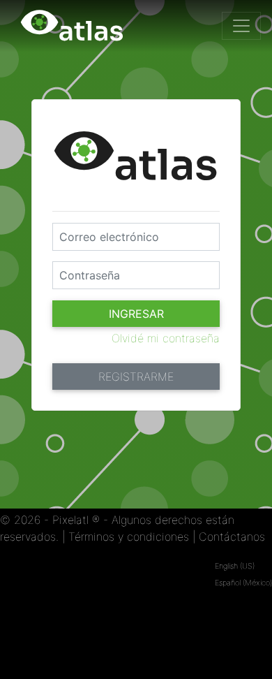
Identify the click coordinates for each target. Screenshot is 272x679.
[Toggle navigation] (241, 26)
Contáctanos (232, 536)
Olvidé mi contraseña (166, 338)
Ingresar (136, 314)
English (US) (235, 566)
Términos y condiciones (128, 536)
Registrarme (136, 377)
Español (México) (243, 582)
